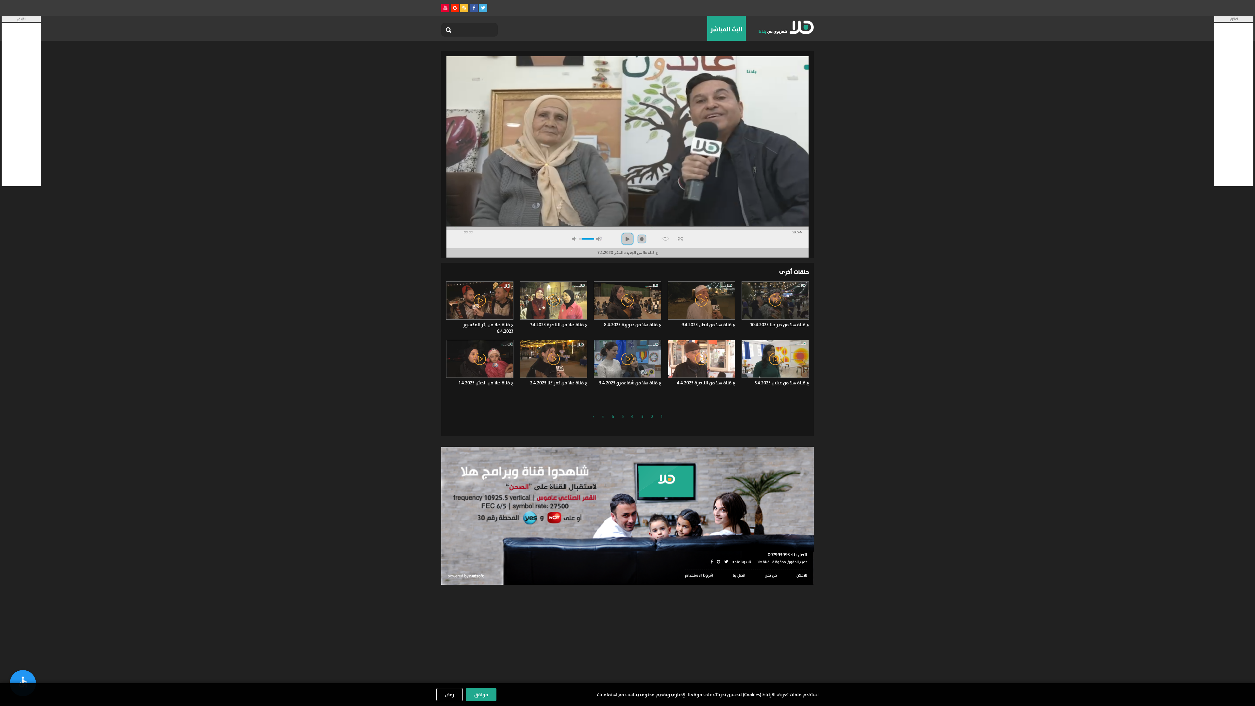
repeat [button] (665, 239)
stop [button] (641, 239)
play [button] (627, 238)
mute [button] (575, 238)
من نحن (771, 575)
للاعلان (801, 575)
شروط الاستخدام (699, 575)
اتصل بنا (739, 575)
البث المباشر (727, 29)
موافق (481, 695)
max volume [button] (599, 238)
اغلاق (1234, 19)
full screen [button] (680, 239)
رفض (449, 695)
